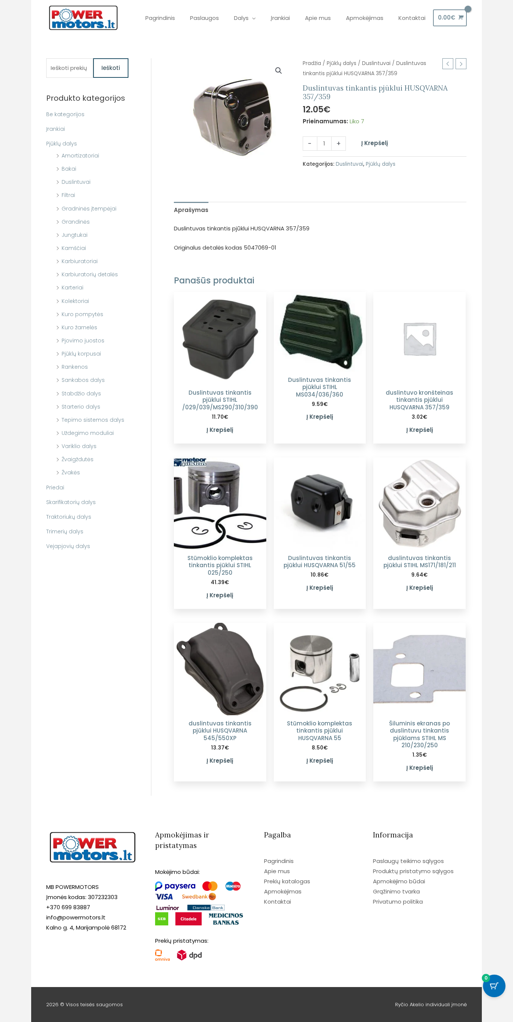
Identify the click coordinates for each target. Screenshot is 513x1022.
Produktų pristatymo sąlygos (413, 871)
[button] (278, 70)
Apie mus (277, 871)
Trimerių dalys (64, 531)
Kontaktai (277, 901)
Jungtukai (75, 235)
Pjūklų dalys (61, 143)
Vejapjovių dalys (68, 546)
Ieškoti (110, 68)
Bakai (69, 169)
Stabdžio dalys (81, 393)
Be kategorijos (65, 114)
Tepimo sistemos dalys (93, 420)
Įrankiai (55, 129)
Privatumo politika (398, 901)
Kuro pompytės (82, 314)
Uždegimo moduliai (88, 433)
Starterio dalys (81, 406)
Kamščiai (74, 248)
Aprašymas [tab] (191, 210)
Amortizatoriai (80, 155)
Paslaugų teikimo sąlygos (408, 861)
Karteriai (72, 287)
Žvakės (71, 472)
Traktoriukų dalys (68, 517)
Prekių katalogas (287, 881)
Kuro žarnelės (79, 327)
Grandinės (76, 222)
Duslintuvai (76, 182)
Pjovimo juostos (83, 340)
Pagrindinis (279, 861)
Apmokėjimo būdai (399, 881)
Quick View (220, 378)
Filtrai (68, 195)
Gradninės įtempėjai (89, 208)
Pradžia (312, 63)
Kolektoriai (75, 301)
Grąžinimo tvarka (396, 891)
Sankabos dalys (83, 380)
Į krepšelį (374, 143)
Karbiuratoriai (80, 261)
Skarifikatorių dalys (71, 502)
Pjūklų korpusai (81, 353)
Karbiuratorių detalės (90, 274)
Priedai (55, 487)
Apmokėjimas (283, 891)
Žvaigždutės (78, 459)
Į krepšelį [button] (220, 430)
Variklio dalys (79, 446)
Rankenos (75, 367)
